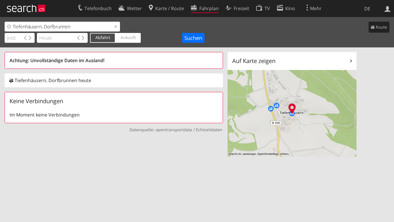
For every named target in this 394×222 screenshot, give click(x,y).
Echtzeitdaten (209, 129)
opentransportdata (173, 129)
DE (367, 8)
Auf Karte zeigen (253, 61)
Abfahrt (102, 37)
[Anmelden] (387, 8)
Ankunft (128, 37)
